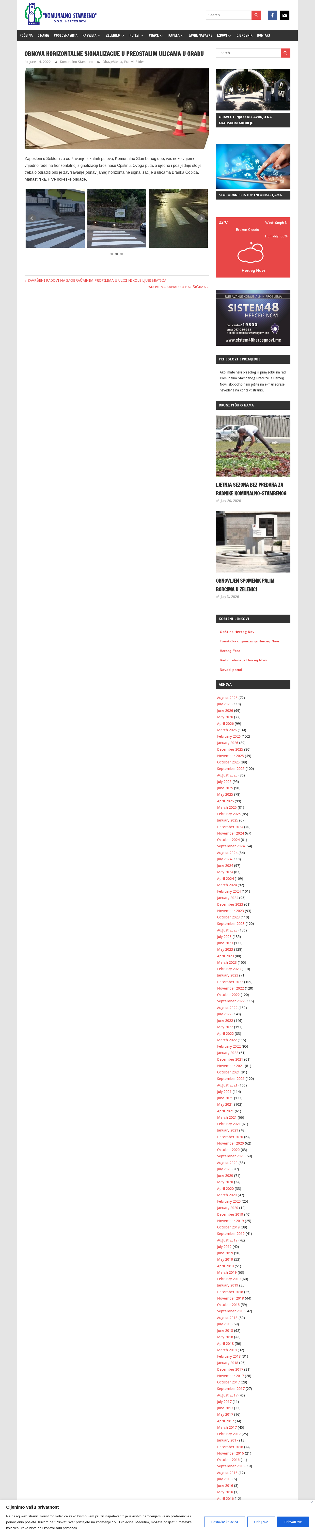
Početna (26, 35)
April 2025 (225, 801)
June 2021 (225, 1098)
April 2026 (225, 723)
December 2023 (230, 904)
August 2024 (227, 853)
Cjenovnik (244, 35)
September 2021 (231, 1078)
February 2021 (229, 1124)
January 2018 (227, 1363)
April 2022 (225, 1033)
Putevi (134, 35)
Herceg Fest (230, 651)
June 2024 (225, 865)
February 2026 (229, 736)
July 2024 (224, 859)
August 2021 (227, 1085)
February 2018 (229, 1356)
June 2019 (225, 1253)
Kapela (174, 35)
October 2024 (228, 839)
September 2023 (231, 923)
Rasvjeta (89, 35)
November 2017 (230, 1376)
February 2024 (229, 891)
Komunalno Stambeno (76, 62)
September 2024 (231, 846)
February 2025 (229, 814)
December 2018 (230, 1292)
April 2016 (225, 1498)
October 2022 (228, 994)
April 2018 (225, 1343)
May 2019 (225, 1259)
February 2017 (229, 1434)
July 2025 (224, 781)
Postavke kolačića (224, 1522)
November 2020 (230, 1143)
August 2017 (227, 1395)
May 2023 (225, 949)
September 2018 (231, 1311)
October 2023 (228, 917)
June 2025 (225, 788)
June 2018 (225, 1330)
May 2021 (225, 1104)
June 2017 (225, 1408)
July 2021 (224, 1091)
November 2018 (230, 1298)
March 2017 (227, 1427)
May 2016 (225, 1492)
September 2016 (231, 1466)
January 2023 (227, 975)
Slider (140, 62)
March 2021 (227, 1117)
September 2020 (231, 1156)
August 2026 (227, 698)
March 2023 (227, 962)
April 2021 (225, 1111)
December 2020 (230, 1137)
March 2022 (227, 1040)
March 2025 (227, 807)
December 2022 (230, 982)
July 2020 (224, 1169)
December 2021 (230, 1059)
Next (201, 218)
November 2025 (230, 756)
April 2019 (225, 1266)
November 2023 (230, 911)
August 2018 (227, 1318)
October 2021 (228, 1072)
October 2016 (228, 1459)
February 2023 (229, 969)
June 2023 (225, 943)
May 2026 (225, 717)
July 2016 (224, 1479)
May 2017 (225, 1414)
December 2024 (230, 827)
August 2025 (227, 775)
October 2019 (228, 1227)
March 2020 (227, 1195)
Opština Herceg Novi (237, 632)
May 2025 (225, 794)
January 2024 (227, 898)
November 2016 (230, 1453)
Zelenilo (113, 35)
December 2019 (230, 1214)
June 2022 (225, 1020)
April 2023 (225, 956)
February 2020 (229, 1201)
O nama (43, 35)
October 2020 (228, 1149)
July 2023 (224, 936)
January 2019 (227, 1285)
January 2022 (227, 1053)
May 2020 (225, 1182)
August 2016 (227, 1473)
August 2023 (227, 930)
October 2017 (228, 1382)
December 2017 (230, 1369)
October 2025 (228, 762)
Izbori (222, 35)
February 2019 (229, 1279)
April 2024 (225, 878)
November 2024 (230, 833)
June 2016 (225, 1485)
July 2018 (224, 1324)
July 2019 (224, 1246)
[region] (157, 1517)
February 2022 (229, 1046)
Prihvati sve (293, 1522)
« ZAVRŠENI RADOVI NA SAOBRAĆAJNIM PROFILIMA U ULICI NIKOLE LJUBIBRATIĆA (95, 280)
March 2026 (227, 730)
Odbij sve (261, 1522)
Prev (32, 218)
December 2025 (230, 749)
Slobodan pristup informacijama (250, 195)
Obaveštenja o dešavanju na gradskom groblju (245, 120)
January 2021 (227, 1130)
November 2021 (230, 1066)
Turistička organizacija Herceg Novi (249, 641)
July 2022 (224, 1014)
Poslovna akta (66, 35)
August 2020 (227, 1163)
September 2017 (231, 1388)
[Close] (312, 1502)
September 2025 (231, 768)
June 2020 (225, 1175)
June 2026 (225, 710)
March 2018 (227, 1350)
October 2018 (228, 1304)
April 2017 (225, 1421)
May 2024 (225, 872)
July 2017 (224, 1401)
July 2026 (224, 704)
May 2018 (225, 1337)
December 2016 (230, 1447)
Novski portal (231, 670)
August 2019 (227, 1240)
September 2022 (231, 1001)
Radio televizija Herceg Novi (243, 660)
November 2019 (230, 1221)
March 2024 (227, 885)
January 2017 (227, 1440)
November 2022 (230, 988)
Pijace (154, 35)
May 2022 (225, 1027)
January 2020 (227, 1208)
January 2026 (227, 743)
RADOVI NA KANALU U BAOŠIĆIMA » (177, 287)
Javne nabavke (200, 35)
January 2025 (227, 820)
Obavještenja (112, 62)
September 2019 (231, 1233)
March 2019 (227, 1272)
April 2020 (225, 1188)
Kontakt (263, 35)
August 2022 (227, 1008)
